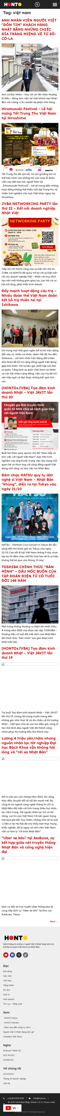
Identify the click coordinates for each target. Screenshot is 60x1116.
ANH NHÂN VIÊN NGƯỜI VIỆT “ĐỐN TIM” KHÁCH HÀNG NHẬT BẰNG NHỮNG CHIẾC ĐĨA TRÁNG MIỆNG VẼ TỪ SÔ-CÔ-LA (29, 29)
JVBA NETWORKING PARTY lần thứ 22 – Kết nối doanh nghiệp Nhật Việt (30, 208)
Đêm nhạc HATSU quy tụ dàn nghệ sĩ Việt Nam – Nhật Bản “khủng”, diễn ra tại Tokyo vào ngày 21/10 (29, 482)
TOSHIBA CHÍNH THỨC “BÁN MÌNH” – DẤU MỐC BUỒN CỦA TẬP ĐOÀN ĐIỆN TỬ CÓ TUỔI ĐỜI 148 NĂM (29, 574)
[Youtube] (5, 955)
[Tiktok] (25, 955)
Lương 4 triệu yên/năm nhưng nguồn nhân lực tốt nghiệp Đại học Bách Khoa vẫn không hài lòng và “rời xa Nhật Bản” (29, 745)
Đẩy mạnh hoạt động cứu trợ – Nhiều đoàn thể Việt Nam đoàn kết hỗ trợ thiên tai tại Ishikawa (29, 298)
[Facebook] (12, 955)
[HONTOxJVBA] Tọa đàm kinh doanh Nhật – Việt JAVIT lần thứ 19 (28, 653)
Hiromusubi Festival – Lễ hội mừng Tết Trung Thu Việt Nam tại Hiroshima (29, 113)
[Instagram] (19, 955)
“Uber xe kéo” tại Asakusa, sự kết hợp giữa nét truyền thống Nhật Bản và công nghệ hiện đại (29, 845)
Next (54, 921)
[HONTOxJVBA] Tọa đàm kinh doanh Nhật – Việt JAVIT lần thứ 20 (28, 392)
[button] (54, 4)
